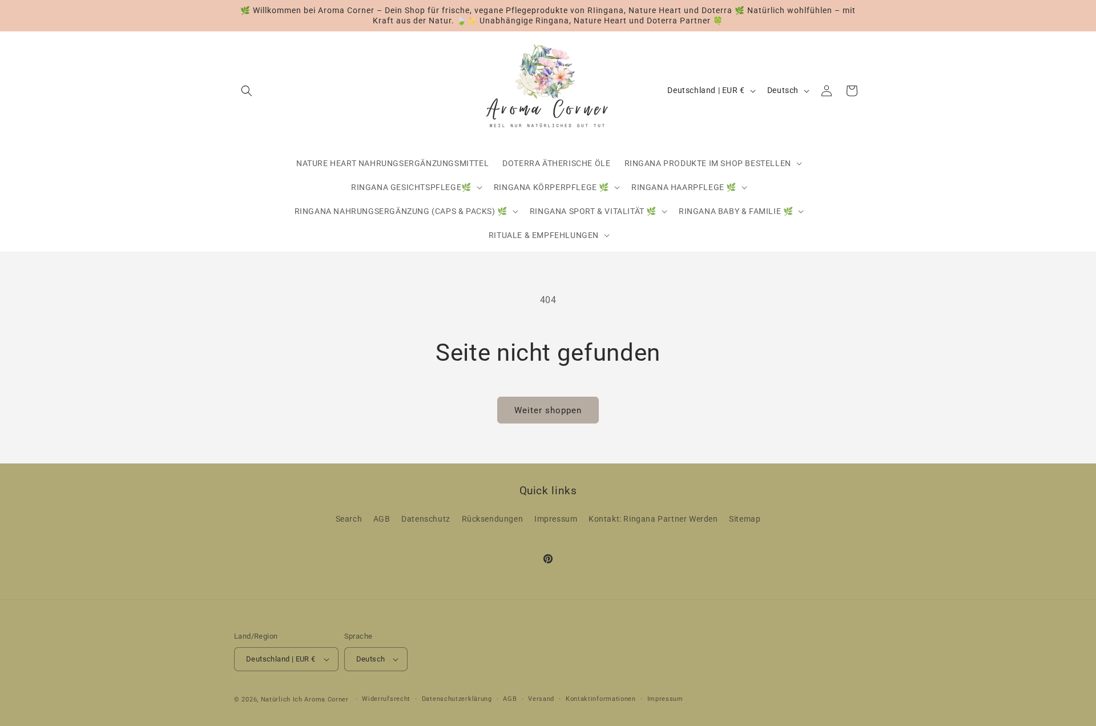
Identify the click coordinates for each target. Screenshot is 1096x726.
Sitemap (744, 519)
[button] (246, 90)
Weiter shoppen (548, 410)
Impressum (555, 519)
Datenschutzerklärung (457, 699)
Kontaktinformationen (601, 699)
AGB (381, 519)
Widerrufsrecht (386, 699)
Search (349, 519)
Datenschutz (425, 519)
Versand (541, 699)
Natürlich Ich (282, 699)
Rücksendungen (492, 519)
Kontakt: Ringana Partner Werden (653, 519)
